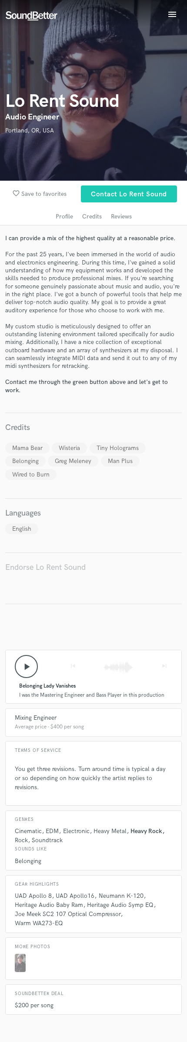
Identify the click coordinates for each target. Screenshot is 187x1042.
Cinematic (28, 831)
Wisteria (69, 448)
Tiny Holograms (118, 448)
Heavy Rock (146, 831)
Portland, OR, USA (29, 130)
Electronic (76, 831)
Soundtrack (47, 840)
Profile (64, 216)
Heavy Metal (110, 831)
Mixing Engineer (36, 717)
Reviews (121, 216)
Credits (92, 216)
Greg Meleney (73, 461)
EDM (52, 831)
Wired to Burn (31, 474)
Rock (21, 840)
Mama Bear (27, 448)
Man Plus (120, 461)
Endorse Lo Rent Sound (45, 567)
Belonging (25, 461)
